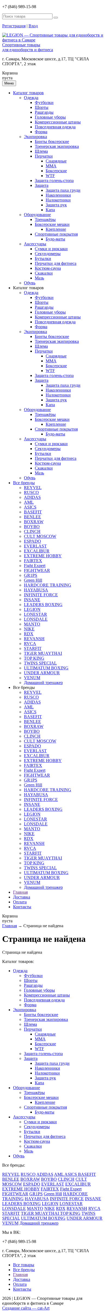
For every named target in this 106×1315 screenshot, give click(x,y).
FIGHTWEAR (37, 570)
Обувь (29, 283)
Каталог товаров (28, 92)
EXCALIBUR (36, 551)
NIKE (29, 629)
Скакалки (44, 273)
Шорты (41, 107)
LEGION (32, 609)
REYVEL (33, 487)
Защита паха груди (63, 190)
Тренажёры (45, 219)
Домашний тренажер (43, 682)
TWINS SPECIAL (40, 663)
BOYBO (32, 526)
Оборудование (37, 214)
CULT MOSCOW (40, 536)
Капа (50, 209)
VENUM (32, 677)
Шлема (41, 151)
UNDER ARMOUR (42, 672)
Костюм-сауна (48, 268)
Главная (20, 892)
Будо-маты (55, 239)
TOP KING (34, 658)
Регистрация (14, 26)
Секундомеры (48, 253)
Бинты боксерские (52, 141)
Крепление (56, 229)
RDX (28, 634)
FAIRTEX (33, 560)
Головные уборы (50, 117)
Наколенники (58, 195)
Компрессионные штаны (58, 122)
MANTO (32, 624)
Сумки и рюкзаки (51, 248)
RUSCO (31, 492)
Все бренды (24, 482)
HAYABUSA (36, 590)
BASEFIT (33, 512)
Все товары (23, 1264)
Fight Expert (34, 565)
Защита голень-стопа (54, 180)
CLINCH (32, 531)
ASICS (30, 507)
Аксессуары (35, 244)
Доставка (21, 897)
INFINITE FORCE (41, 595)
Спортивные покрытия (56, 234)
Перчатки (44, 156)
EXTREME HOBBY (43, 556)
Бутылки (43, 258)
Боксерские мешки (52, 224)
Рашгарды (44, 112)
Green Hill (33, 580)
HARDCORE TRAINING (47, 585)
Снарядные (56, 161)
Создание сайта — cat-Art (25, 1308)
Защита (41, 185)
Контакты (22, 906)
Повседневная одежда (55, 127)
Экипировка (35, 136)
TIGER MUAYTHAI (43, 653)
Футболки (44, 102)
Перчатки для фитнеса (55, 263)
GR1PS (30, 575)
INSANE (32, 599)
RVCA (30, 643)
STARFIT (33, 648)
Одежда (31, 97)
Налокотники (58, 200)
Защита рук (56, 205)
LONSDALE (36, 619)
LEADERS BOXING (43, 604)
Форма (41, 131)
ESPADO (32, 541)
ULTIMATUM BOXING (46, 668)
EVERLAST (35, 546)
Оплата (20, 902)
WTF (50, 175)
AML (29, 502)
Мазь (39, 278)
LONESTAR (35, 614)
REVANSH (34, 638)
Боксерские (56, 170)
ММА (51, 166)
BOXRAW (33, 521)
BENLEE (32, 517)
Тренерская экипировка (57, 146)
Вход (33, 26)
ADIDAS (32, 497)
